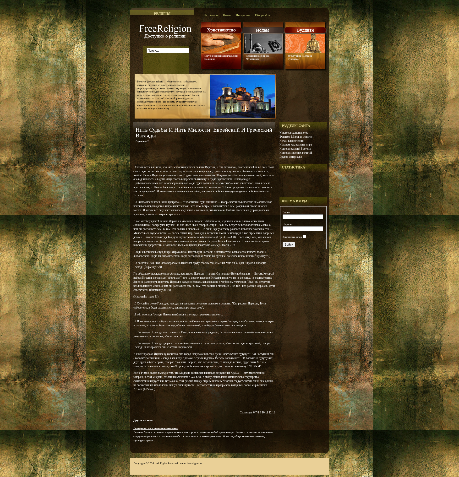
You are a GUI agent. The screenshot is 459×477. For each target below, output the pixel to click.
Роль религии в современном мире (155, 428)
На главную (211, 15)
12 (270, 412)
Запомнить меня (292, 237)
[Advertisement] (189, 155)
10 (263, 412)
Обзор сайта (262, 15)
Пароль (287, 224)
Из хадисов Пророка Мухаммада (257, 57)
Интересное (243, 15)
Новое (227, 15)
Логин (286, 212)
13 (273, 412)
